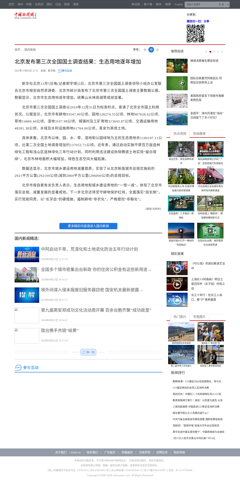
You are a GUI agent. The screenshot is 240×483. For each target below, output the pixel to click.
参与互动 (67, 70)
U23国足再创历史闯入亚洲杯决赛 (191, 387)
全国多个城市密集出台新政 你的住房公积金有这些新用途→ (96, 269)
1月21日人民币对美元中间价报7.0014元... (195, 438)
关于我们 (60, 452)
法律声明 (144, 452)
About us (75, 452)
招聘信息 (162, 452)
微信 (158, 4)
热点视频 (180, 133)
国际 (49, 4)
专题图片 (199, 317)
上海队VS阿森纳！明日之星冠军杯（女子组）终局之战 (208, 284)
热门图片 (180, 317)
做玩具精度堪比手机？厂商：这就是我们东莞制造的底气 (210, 163)
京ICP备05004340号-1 (155, 470)
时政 (29, 4)
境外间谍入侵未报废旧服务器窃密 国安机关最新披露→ (92, 290)
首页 (11, 4)
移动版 (136, 4)
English (178, 4)
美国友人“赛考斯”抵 (210, 343)
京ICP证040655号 (99, 470)
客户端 (148, 4)
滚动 (20, 4)
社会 (58, 4)
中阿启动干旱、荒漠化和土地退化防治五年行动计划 (89, 249)
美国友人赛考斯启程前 (210, 366)
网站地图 (179, 452)
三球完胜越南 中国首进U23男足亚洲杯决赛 (196, 406)
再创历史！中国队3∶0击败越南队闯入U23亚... (198, 394)
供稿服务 (127, 452)
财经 (67, 4)
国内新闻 (30, 49)
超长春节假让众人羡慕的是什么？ (191, 413)
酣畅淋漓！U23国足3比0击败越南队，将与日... (198, 381)
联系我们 (92, 452)
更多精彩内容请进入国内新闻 (88, 226)
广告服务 (109, 452)
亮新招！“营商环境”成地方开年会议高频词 (196, 425)
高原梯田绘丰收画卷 (181, 343)
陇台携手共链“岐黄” (60, 330)
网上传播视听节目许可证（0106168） (68, 470)
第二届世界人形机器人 (181, 366)
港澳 (76, 4)
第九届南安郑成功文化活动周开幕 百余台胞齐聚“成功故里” (96, 310)
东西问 (39, 4)
